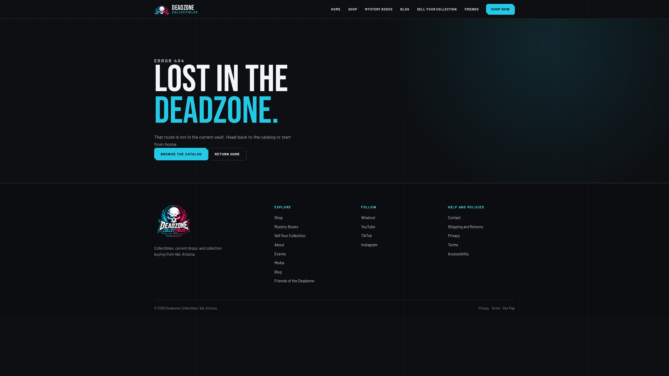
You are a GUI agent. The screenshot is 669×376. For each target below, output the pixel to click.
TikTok (366, 235)
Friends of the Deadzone (294, 281)
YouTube (368, 227)
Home (336, 9)
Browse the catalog (181, 154)
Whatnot (368, 217)
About (279, 245)
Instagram (369, 245)
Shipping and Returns (465, 227)
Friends (472, 9)
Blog (404, 9)
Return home (227, 154)
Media (279, 263)
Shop (352, 9)
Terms (453, 245)
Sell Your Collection (437, 9)
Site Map (509, 308)
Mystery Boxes (379, 9)
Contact (454, 217)
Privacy (454, 235)
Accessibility (458, 254)
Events (280, 254)
